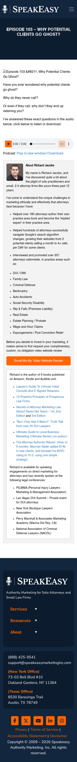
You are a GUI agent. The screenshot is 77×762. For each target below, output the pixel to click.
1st (52, 411)
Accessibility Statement (27, 736)
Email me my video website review (38, 360)
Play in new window (31, 153)
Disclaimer (58, 736)
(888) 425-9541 (22, 657)
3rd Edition (39, 416)
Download (55, 153)
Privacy (21, 729)
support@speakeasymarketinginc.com (39, 662)
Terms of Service (44, 729)
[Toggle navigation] (71, 9)
